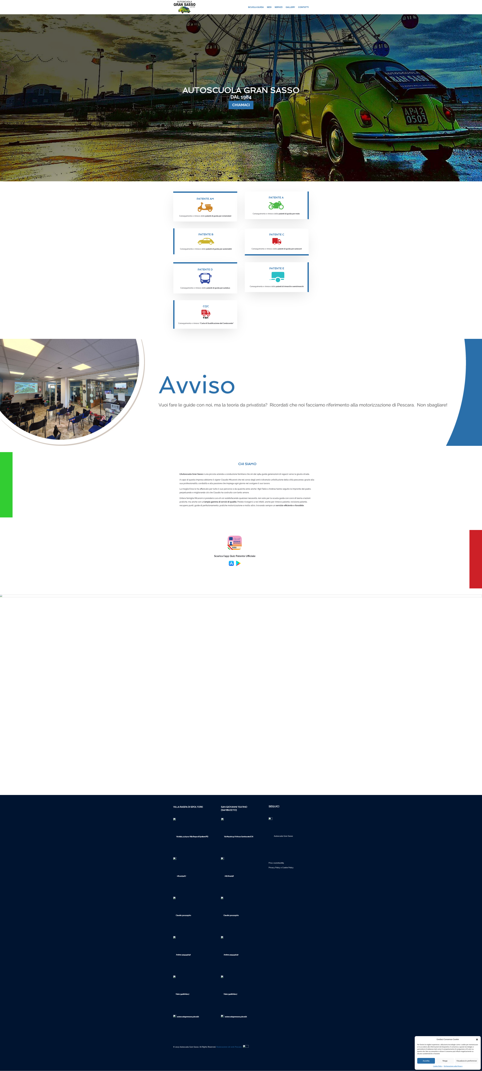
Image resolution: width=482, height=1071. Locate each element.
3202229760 (186, 915)
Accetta (426, 1061)
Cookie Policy (437, 1066)
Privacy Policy (274, 868)
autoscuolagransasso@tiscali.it (188, 1017)
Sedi (269, 7)
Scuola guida (256, 7)
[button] (477, 1039)
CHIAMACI (241, 105)
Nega (445, 1061)
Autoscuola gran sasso (241, 90)
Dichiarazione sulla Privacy (453, 1066)
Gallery (290, 7)
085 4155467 (181, 876)
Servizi (279, 7)
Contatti (303, 7)
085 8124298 (229, 876)
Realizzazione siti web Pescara (229, 1047)
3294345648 (186, 955)
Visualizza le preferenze (466, 1061)
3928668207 (184, 994)
